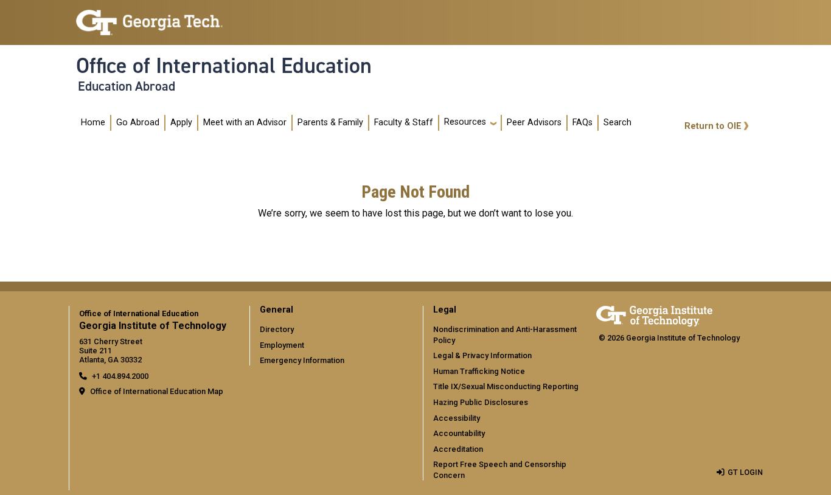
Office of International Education (224, 66)
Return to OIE (713, 126)
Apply (181, 122)
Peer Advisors (534, 122)
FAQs (582, 122)
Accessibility (456, 418)
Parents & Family (330, 122)
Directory (277, 329)
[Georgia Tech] (654, 314)
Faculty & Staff (403, 122)
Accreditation (458, 449)
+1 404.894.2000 (120, 376)
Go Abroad (137, 122)
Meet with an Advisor (245, 122)
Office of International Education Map (156, 391)
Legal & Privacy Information (482, 355)
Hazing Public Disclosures (480, 402)
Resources (465, 122)
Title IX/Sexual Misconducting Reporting (506, 386)
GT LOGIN (745, 472)
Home (93, 122)
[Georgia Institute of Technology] (149, 17)
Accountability (459, 433)
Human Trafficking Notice (479, 371)
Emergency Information (302, 360)
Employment (282, 345)
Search (617, 122)
